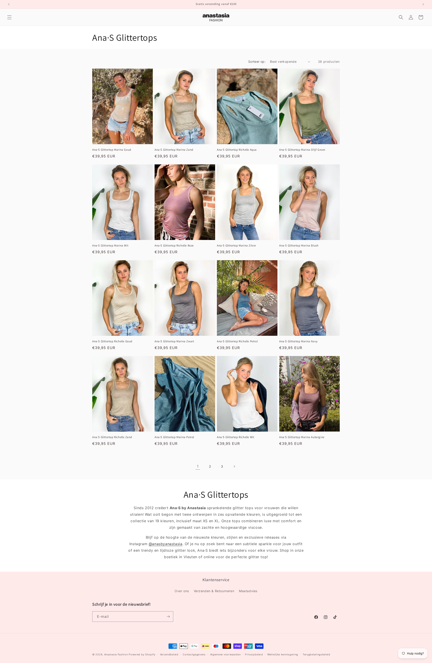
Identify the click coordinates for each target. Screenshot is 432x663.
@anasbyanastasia (165, 544)
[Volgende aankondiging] (423, 4)
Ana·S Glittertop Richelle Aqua (237, 150)
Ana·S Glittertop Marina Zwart (174, 341)
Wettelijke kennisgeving (282, 654)
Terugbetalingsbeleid (316, 654)
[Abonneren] (168, 616)
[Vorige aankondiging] (9, 4)
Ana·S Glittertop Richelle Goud (112, 341)
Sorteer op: (257, 61)
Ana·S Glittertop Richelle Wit (235, 437)
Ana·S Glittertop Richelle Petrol (237, 341)
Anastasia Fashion (116, 654)
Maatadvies (248, 591)
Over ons (182, 591)
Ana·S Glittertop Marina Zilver (236, 245)
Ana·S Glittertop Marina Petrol (174, 437)
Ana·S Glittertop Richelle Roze (174, 245)
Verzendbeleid (169, 654)
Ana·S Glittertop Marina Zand (174, 150)
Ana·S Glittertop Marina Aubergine (301, 437)
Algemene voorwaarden (225, 654)
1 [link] (198, 466)
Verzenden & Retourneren (214, 591)
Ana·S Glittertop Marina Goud (111, 150)
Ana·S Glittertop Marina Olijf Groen (302, 150)
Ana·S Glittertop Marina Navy (298, 341)
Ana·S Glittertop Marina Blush (298, 245)
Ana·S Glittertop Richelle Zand (112, 437)
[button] (9, 17)
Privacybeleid (254, 654)
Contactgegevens (194, 654)
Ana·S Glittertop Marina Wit (110, 245)
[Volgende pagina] (234, 466)
